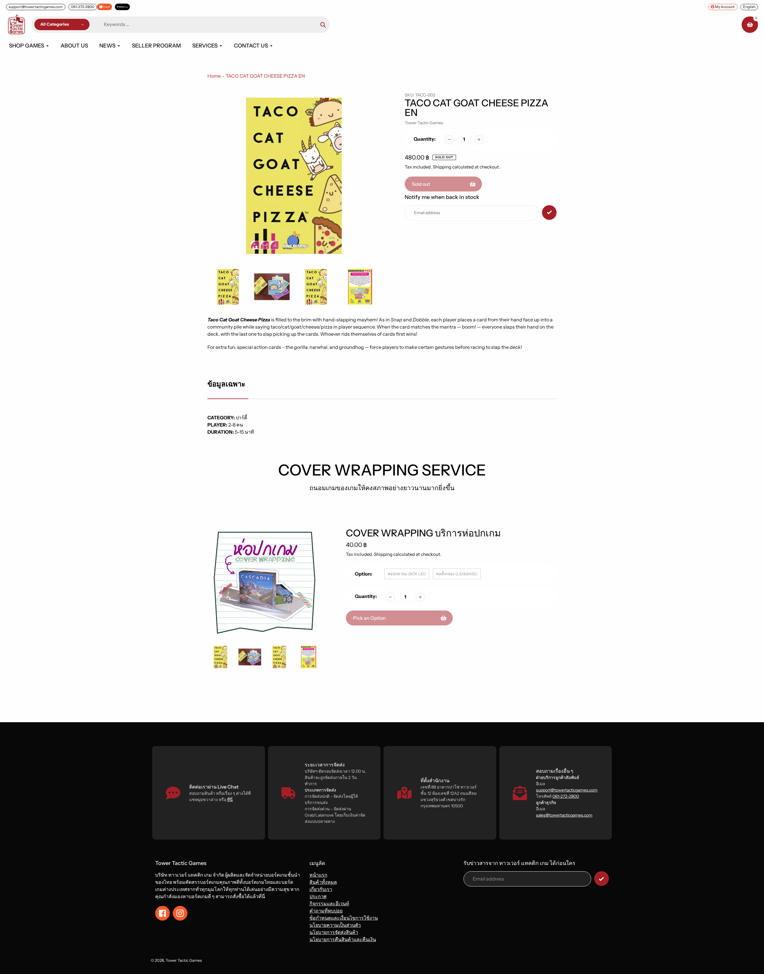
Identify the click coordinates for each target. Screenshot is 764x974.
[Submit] (601, 878)
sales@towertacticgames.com (564, 815)
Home (214, 76)
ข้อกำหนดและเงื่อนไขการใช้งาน (343, 918)
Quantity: (425, 139)
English (749, 6)
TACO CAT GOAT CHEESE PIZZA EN (265, 76)
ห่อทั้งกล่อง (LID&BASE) (457, 573)
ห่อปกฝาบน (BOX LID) (407, 573)
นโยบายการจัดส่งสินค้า (333, 932)
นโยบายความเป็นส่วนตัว (335, 925)
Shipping (442, 167)
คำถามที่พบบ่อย (326, 911)
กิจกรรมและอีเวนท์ (329, 903)
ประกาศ (317, 896)
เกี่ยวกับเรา (320, 889)
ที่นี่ (230, 799)
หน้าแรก (318, 875)
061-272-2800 (82, 6)
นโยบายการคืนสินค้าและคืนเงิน (342, 939)
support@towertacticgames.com (36, 6)
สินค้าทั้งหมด (323, 882)
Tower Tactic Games (424, 122)
